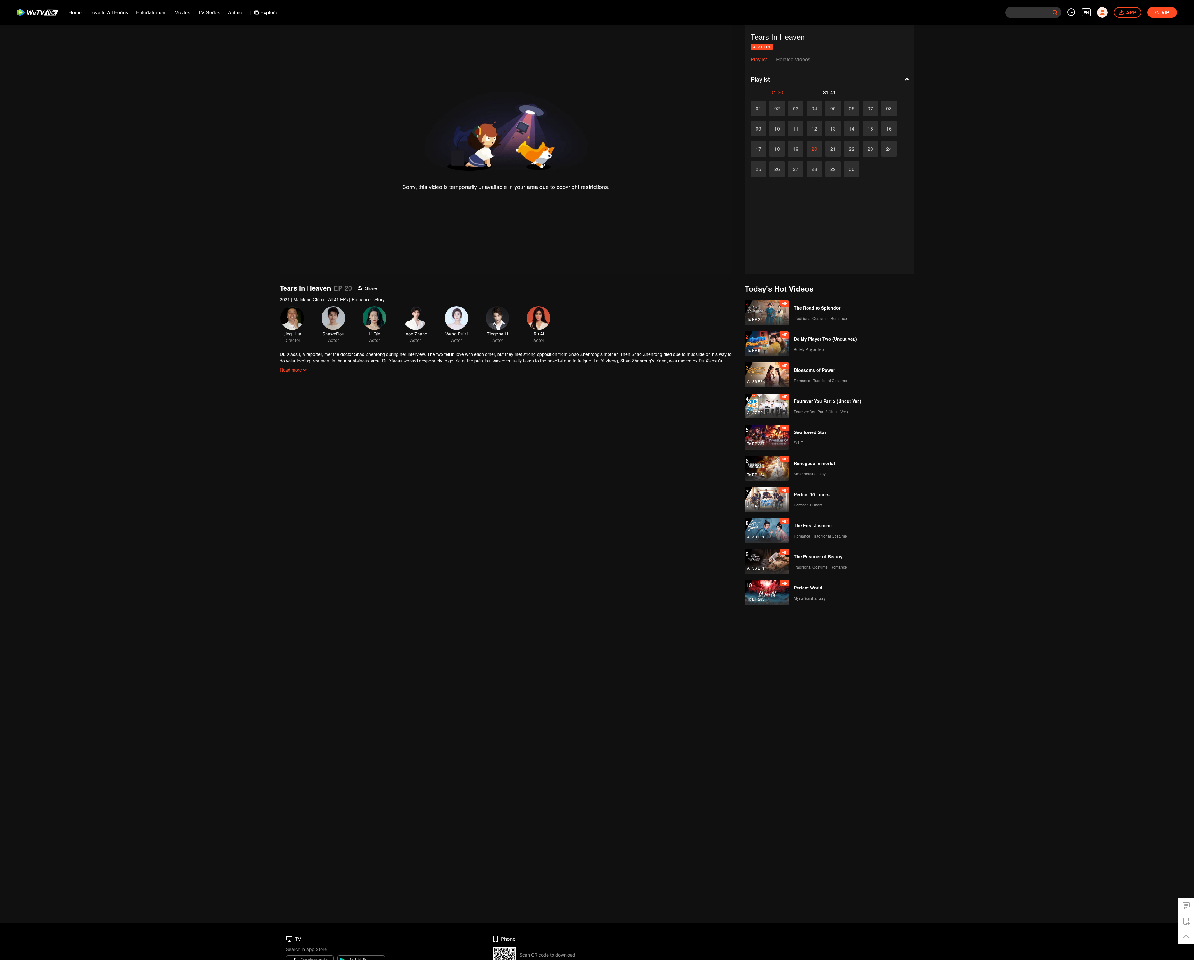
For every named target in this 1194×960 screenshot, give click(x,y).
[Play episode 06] (851, 108)
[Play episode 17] (758, 149)
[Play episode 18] (777, 149)
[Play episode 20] (814, 149)
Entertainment (151, 12)
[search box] (1055, 12)
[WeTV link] (38, 12)
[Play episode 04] (814, 108)
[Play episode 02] (777, 108)
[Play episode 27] (795, 169)
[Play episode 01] (758, 108)
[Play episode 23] (870, 149)
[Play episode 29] (833, 169)
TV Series (209, 12)
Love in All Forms (109, 12)
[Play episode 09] (758, 128)
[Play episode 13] (833, 128)
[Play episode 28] (814, 169)
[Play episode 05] (833, 108)
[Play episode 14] (851, 128)
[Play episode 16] (889, 128)
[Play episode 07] (870, 108)
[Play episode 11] (795, 128)
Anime (235, 12)
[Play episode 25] (758, 169)
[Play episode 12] (814, 128)
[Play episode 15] (870, 128)
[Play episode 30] (851, 169)
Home (75, 12)
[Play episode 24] (889, 149)
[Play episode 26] (777, 169)
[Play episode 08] (889, 108)
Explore (268, 12)
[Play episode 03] (795, 108)
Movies (182, 12)
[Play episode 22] (851, 149)
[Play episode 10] (777, 128)
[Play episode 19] (795, 149)
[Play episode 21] (833, 149)
